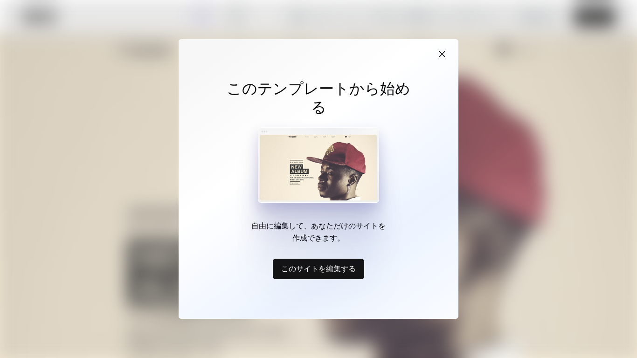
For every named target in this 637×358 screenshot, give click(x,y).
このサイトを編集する (318, 268)
